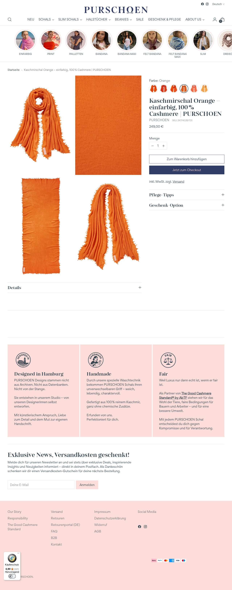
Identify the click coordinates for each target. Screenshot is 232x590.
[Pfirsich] (204, 88)
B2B (54, 538)
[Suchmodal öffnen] (9, 19)
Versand (178, 181)
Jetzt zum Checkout (186, 170)
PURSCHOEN (159, 120)
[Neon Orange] (153, 88)
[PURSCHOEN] (116, 10)
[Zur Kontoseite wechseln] (214, 19)
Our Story (14, 512)
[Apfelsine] (163, 88)
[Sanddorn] (173, 88)
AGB (97, 531)
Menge (154, 138)
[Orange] (184, 88)
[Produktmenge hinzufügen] (163, 145)
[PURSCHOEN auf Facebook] (202, 4)
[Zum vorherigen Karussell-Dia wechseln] (213, 325)
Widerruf (100, 525)
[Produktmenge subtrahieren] (152, 145)
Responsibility (18, 518)
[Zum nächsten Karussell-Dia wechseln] (221, 325)
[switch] (12, 576)
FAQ (54, 531)
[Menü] (18, 554)
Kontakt (56, 544)
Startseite (14, 70)
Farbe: (159, 80)
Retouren (57, 518)
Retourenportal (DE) (65, 525)
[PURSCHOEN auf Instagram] (207, 4)
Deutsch (217, 4)
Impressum (102, 512)
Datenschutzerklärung (110, 518)
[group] (25, 42)
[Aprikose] (194, 88)
